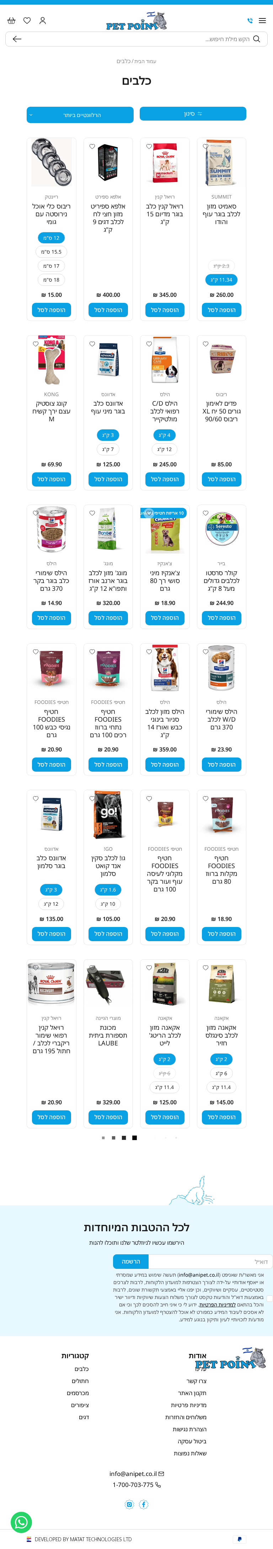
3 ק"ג (108, 435)
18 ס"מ (51, 279)
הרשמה (131, 1261)
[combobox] (137, 39)
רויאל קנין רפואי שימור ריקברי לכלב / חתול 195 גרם (51, 1039)
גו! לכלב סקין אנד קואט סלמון (108, 865)
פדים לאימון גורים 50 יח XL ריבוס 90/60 (222, 411)
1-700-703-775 (133, 1484)
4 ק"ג (164, 435)
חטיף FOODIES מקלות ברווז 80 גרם (221, 869)
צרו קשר (197, 1381)
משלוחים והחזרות (186, 1417)
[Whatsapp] (21, 1522)
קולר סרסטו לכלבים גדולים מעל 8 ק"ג (222, 580)
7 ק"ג (108, 449)
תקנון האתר (192, 1393)
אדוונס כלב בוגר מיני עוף (108, 407)
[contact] (250, 20)
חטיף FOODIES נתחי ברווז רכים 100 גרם (108, 723)
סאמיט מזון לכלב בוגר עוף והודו (221, 214)
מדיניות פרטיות (189, 1405)
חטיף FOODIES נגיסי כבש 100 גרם (51, 723)
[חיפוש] (19, 39)
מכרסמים (78, 1393)
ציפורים (80, 1405)
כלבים (82, 1369)
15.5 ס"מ (51, 251)
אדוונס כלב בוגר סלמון (51, 862)
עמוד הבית (145, 61)
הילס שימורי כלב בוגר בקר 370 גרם (51, 580)
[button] (262, 20)
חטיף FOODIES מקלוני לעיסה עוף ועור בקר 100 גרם (165, 873)
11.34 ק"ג (221, 279)
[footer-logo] (230, 1366)
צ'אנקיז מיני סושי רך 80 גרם (165, 580)
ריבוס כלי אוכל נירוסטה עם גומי (51, 214)
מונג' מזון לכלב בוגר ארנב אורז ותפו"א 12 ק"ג (108, 580)
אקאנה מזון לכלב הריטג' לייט (165, 1035)
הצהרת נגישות (190, 1429)
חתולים (80, 1381)
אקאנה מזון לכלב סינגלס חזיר (221, 1035)
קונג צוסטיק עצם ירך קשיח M (51, 411)
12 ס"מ (51, 237)
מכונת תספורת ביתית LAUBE (108, 1035)
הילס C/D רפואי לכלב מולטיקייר (165, 411)
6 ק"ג (221, 1073)
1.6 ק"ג (108, 889)
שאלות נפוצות (190, 1453)
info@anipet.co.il (199, 1274)
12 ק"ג (164, 449)
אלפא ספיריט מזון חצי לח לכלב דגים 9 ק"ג (108, 217)
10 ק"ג (108, 903)
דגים (84, 1417)
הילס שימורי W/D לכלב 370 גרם (221, 719)
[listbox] (80, 115)
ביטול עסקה (192, 1441)
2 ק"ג (221, 1059)
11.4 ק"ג (221, 1087)
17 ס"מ (51, 265)
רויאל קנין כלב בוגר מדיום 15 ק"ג (164, 214)
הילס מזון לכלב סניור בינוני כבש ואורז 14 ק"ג (164, 723)
